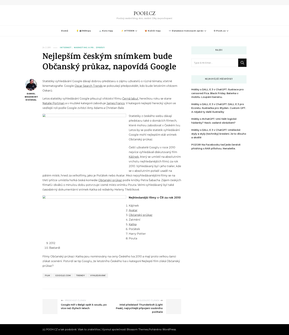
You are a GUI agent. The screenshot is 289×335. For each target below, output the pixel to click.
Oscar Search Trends (89, 85)
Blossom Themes (137, 329)
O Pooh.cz (220, 31)
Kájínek (134, 156)
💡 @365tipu (83, 31)
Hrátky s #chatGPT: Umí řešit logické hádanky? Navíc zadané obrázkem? (213, 120)
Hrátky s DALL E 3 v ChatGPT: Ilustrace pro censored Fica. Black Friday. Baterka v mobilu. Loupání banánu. (217, 93)
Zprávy (100, 47)
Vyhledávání (98, 275)
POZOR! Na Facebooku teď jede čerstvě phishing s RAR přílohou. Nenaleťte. (215, 146)
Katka (132, 224)
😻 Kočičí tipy (153, 31)
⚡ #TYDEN (127, 31)
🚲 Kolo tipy (106, 31)
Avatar (133, 210)
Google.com (63, 275)
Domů (64, 31)
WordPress (169, 329)
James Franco (116, 103)
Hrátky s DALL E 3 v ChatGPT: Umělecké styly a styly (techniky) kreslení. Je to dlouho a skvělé (218, 133)
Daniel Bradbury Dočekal (31, 97)
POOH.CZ (144, 13)
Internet (66, 47)
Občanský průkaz (110, 180)
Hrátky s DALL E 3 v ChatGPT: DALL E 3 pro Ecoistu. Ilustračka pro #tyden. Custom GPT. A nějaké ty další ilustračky (218, 108)
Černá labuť (130, 98)
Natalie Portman (53, 103)
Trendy (80, 275)
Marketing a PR (83, 47)
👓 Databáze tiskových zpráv (186, 31)
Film (47, 275)
